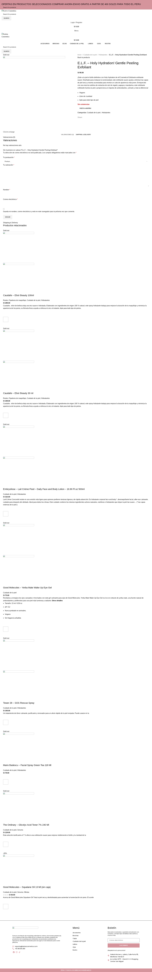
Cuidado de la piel (79, 941)
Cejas (75, 938)
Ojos (74, 947)
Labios (75, 944)
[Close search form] (2, 2)
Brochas (75, 936)
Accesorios (77, 933)
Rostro (75, 950)
